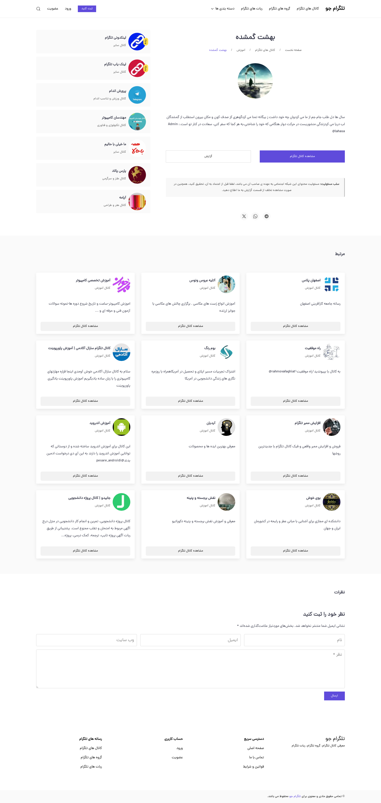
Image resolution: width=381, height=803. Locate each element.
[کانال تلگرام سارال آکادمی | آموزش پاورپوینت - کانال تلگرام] (121, 352)
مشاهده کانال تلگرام (302, 156)
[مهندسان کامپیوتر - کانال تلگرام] (137, 121)
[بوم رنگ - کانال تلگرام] (226, 352)
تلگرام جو (335, 739)
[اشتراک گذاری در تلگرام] (267, 216)
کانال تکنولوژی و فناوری (111, 125)
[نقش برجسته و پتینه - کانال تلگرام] (226, 502)
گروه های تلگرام (279, 8)
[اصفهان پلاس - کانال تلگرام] (331, 284)
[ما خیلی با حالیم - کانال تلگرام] (137, 148)
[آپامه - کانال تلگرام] (137, 201)
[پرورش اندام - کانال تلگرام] (137, 95)
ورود (68, 8)
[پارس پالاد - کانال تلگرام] (137, 175)
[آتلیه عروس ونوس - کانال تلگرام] (226, 284)
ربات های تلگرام (251, 8)
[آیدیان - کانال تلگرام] (226, 427)
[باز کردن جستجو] (38, 9)
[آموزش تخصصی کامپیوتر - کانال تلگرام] (121, 284)
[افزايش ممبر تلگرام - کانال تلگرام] (331, 427)
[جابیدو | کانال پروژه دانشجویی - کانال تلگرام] (121, 502)
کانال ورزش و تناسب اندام (109, 98)
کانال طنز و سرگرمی (114, 178)
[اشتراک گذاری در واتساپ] (255, 216)
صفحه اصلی (255, 748)
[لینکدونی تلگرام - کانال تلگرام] (137, 41)
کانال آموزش (313, 288)
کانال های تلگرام (308, 8)
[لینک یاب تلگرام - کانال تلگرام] (137, 68)
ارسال (334, 696)
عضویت (52, 8)
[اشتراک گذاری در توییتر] (244, 216)
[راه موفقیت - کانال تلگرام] (331, 352)
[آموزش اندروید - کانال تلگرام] (121, 427)
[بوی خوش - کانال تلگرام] (331, 502)
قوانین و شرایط (253, 767)
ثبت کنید (87, 8)
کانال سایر (119, 45)
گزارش (208, 156)
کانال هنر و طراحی (115, 205)
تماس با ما (256, 757)
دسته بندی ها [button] (224, 8)
